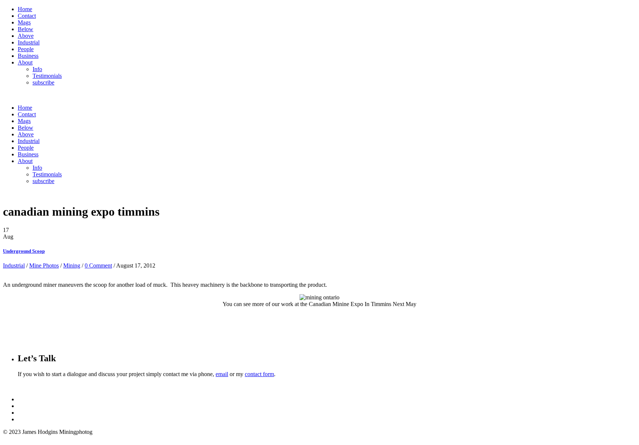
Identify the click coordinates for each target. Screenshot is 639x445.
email (222, 374)
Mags (24, 22)
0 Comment (98, 265)
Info (37, 69)
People (26, 49)
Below (25, 29)
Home (25, 9)
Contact (27, 16)
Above (26, 36)
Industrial (29, 42)
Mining (71, 265)
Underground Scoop (24, 251)
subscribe (43, 82)
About (25, 62)
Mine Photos (44, 265)
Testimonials (47, 76)
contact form (259, 374)
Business (28, 56)
